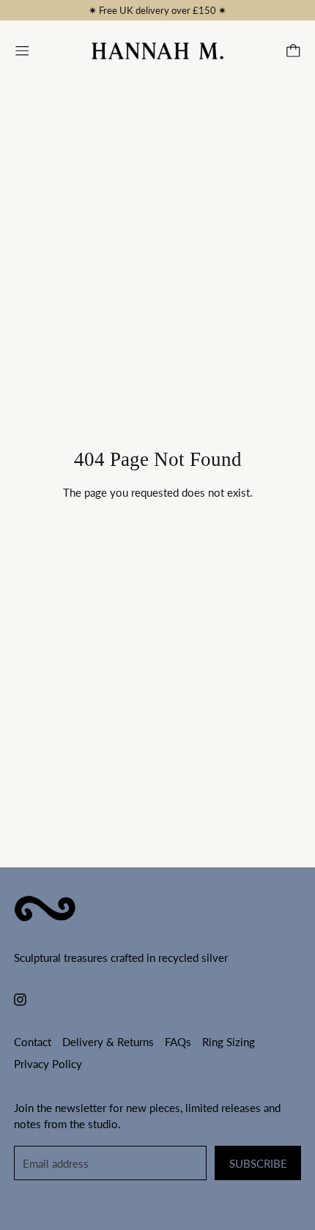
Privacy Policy (48, 1063)
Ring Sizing (228, 1041)
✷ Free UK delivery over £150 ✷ (157, 10)
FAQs (178, 1041)
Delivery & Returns (108, 1041)
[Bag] (293, 50)
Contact (32, 1041)
